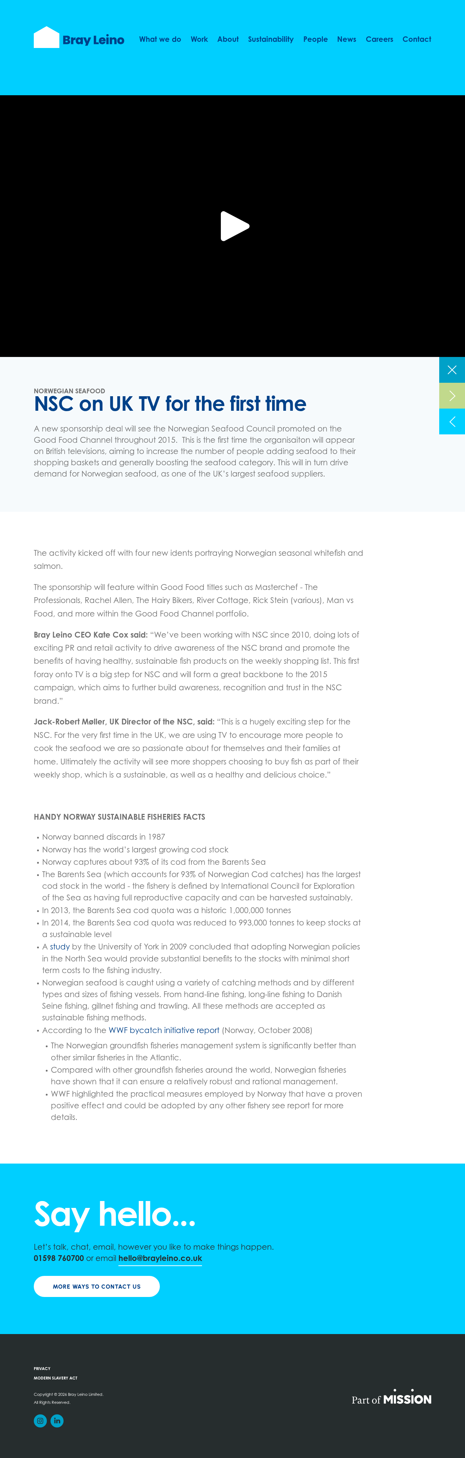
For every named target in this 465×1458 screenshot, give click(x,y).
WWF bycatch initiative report (164, 1031)
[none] (452, 370)
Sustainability (271, 40)
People (315, 40)
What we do (160, 40)
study (60, 948)
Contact (417, 40)
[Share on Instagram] (40, 1420)
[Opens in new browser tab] (391, 1396)
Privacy (42, 1369)
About (228, 40)
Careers (379, 40)
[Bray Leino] (79, 37)
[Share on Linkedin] (57, 1420)
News (346, 40)
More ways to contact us (97, 1286)
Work (199, 40)
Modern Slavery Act (55, 1379)
